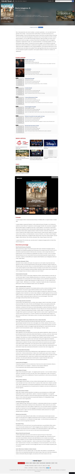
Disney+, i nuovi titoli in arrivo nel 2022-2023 (50, 148)
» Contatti (35, 467)
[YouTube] (50, 467)
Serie (19, 1)
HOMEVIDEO (48, 463)
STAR (56, 463)
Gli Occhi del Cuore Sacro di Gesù (32, 125)
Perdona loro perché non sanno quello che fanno (35, 116)
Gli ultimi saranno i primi (30, 59)
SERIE (37, 463)
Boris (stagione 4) (22, 8)
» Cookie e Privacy (42, 467)
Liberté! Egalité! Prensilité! (30, 106)
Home (16, 1)
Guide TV (36, 465)
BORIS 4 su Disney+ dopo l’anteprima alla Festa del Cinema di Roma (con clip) (22, 158)
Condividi (50, 1)
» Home (25, 467)
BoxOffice (27, 465)
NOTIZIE (27, 463)
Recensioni (31, 465)
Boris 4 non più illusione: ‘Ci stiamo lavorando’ (50, 158)
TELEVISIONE (42, 463)
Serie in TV (45, 465)
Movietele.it (6, 1)
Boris (21, 1)
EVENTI (52, 463)
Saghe (49, 465)
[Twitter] (48, 467)
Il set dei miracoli (28, 87)
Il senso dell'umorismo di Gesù (31, 97)
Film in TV (40, 465)
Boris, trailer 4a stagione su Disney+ (22, 173)
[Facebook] (47, 467)
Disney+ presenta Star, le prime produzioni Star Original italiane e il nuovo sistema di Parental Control (36, 158)
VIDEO (30, 463)
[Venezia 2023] (21, 463)
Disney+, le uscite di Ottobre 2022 (36, 147)
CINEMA (34, 463)
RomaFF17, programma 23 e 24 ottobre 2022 (21, 148)
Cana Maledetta (28, 69)
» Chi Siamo (30, 467)
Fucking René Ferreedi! (29, 78)
